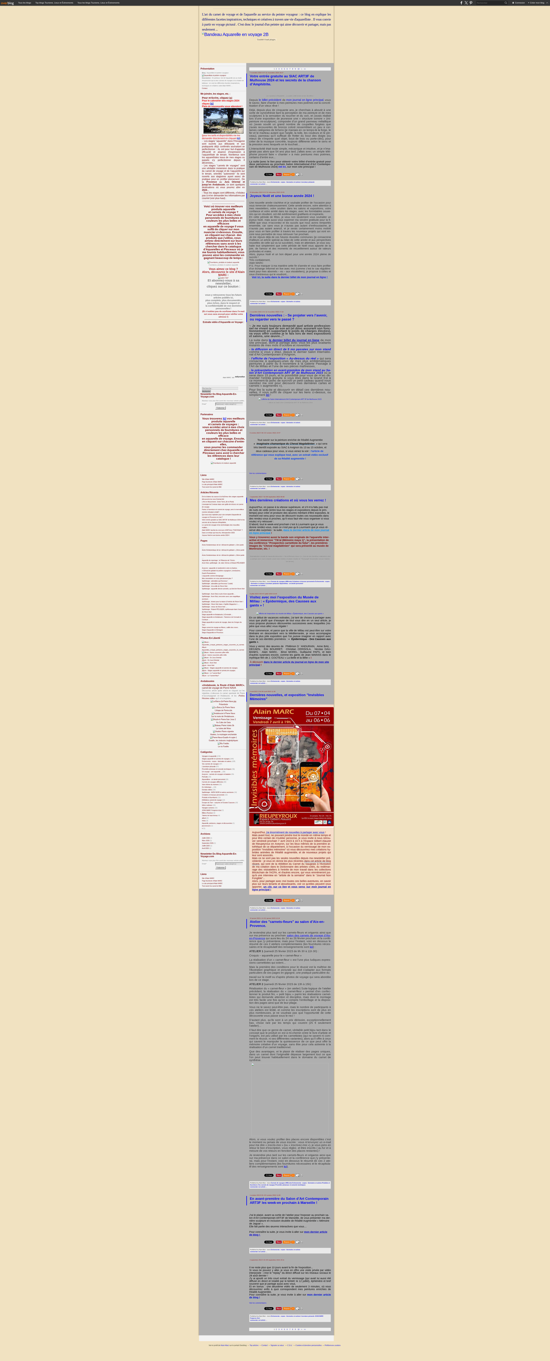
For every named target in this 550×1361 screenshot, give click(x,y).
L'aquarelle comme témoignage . (213, 576)
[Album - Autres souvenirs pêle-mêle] (215, 652)
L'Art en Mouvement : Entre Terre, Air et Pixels (218, 502)
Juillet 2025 (206, 846)
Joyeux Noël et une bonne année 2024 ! (216, 535)
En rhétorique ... (207, 787)
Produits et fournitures (209, 797)
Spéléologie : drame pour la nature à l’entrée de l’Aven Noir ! (222, 601)
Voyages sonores (208, 808)
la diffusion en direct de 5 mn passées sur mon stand (291, 349)
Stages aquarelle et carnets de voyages (216, 759)
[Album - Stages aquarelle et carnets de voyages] (220, 668)
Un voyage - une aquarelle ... (212, 771)
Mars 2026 (206, 840)
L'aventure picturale (209, 766)
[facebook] (461, 2)
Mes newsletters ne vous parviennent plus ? (217, 578)
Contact (204, 88)
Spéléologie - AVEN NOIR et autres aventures (218, 792)
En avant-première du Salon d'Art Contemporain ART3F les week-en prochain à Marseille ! (289, 1201)
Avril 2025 (205, 848)
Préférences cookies (333, 1345)
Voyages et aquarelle (209, 756)
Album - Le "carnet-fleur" (210, 675)
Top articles (254, 1345)
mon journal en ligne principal (304, 99)
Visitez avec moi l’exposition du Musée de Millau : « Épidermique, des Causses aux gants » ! (284, 601)
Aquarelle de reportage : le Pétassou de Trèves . (219, 560)
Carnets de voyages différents (212, 782)
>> (305, 69)
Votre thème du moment (210, 784)
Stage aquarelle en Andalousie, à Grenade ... (217, 614)
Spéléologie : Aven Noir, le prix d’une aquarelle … (219, 594)
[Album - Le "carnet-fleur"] (211, 673)
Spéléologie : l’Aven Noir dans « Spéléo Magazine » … (220, 604)
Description (206, 78)
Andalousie (218, 184)
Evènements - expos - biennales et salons (216, 761)
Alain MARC (227, 377)
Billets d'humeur (207, 813)
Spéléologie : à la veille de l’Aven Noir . (215, 586)
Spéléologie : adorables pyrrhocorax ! (215, 581)
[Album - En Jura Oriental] (211, 657)
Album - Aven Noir (208, 665)
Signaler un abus (277, 1345)
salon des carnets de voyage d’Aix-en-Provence (290, 937)
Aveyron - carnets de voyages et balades (216, 774)
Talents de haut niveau (210, 815)
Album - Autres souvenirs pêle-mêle (214, 655)
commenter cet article (258, 184)
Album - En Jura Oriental (210, 660)
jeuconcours (206, 826)
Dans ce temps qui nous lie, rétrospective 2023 (218, 533)
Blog (204, 73)
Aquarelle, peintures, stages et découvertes (217, 823)
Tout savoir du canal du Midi (211, 487)
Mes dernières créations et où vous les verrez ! (288, 500)
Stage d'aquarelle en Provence (212, 632)
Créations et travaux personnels (213, 795)
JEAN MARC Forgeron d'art (211, 810)
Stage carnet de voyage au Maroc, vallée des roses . (220, 627)
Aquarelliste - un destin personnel (213, 779)
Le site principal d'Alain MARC (212, 484)
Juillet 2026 (206, 838)
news (204, 820)
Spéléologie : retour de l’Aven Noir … (214, 607)
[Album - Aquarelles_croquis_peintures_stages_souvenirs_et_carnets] (223, 645)
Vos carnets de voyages (210, 764)
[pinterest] (471, 2)
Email (204, 404)
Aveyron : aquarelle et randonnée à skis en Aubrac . (220, 568)
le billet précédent (270, 99)
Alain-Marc (225, 1345)
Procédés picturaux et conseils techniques (216, 769)
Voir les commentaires (257, 473)
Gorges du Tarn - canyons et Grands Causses (218, 802)
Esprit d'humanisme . (209, 573)
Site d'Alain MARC (208, 479)
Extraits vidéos (207, 790)
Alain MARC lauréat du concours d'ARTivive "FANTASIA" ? (222, 530)
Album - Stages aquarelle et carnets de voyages (218, 670)
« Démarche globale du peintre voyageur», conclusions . (221, 570)
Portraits (205, 777)
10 (298, 69)
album (204, 818)
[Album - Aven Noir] (209, 663)
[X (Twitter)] (466, 2)
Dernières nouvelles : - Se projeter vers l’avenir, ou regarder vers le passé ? (288, 317)
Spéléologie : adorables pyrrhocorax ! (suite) (217, 583)
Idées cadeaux (207, 805)
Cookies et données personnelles (308, 1345)
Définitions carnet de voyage (212, 800)
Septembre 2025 (208, 843)
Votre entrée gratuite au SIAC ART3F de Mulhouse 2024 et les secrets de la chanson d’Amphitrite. (285, 80)
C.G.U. (289, 1345)
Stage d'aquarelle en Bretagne (212, 630)
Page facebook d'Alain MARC (212, 482)
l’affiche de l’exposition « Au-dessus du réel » (285, 358)
